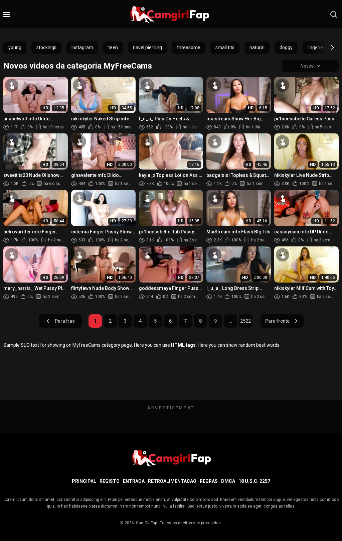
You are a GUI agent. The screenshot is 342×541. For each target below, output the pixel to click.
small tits (224, 47)
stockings (46, 47)
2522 (245, 321)
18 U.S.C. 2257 (254, 481)
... (230, 321)
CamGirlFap (146, 523)
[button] (326, 47)
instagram (82, 47)
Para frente (277, 321)
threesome (188, 47)
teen (113, 47)
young (14, 47)
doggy (286, 47)
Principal (84, 481)
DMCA (228, 481)
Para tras (65, 321)
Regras (209, 481)
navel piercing (147, 47)
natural (257, 47)
